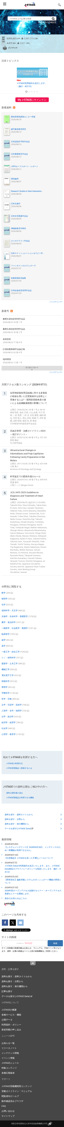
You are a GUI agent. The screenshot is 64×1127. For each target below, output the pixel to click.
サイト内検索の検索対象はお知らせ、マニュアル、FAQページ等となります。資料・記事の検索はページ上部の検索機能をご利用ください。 (31, 949)
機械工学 (6, 669)
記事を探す (7, 991)
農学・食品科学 (9, 622)
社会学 (5, 728)
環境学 (5, 687)
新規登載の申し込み (11, 1029)
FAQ (4, 1106)
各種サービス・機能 (11, 1014)
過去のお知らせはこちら (16, 898)
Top (33, 963)
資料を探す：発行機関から (17, 823)
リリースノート (9, 1048)
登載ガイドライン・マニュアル (17, 1091)
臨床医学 (6, 634)
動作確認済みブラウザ (12, 1101)
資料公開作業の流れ (14, 793)
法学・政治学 (8, 716)
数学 (4, 592)
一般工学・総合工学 (11, 651)
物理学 (5, 598)
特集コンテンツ (9, 1067)
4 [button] (35, 32)
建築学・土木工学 (10, 663)
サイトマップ (8, 1115)
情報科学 (6, 681)
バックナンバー (55, 301)
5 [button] (38, 32)
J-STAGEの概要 (9, 1009)
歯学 (4, 639)
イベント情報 (8, 1057)
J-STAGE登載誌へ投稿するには (19, 768)
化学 (4, 604)
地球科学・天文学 (10, 610)
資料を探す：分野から (15, 819)
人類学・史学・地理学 (12, 710)
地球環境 (12, 361)
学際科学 (6, 693)
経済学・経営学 (9, 722)
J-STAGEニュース (10, 1062)
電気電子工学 (8, 675)
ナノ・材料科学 (9, 657)
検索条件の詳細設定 (47, 22)
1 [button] (26, 32)
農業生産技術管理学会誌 (14, 320)
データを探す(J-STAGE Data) (18, 828)
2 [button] (29, 32)
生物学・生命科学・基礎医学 (15, 616)
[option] (32, 31)
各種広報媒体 (8, 1072)
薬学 (4, 645)
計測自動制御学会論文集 (14, 351)
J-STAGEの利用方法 (14, 763)
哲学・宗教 (7, 698)
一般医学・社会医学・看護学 (15, 628)
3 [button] (32, 32)
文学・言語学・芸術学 (12, 704)
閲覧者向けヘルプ (10, 1096)
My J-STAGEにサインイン (32, 99)
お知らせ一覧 (8, 1043)
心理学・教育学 (9, 734)
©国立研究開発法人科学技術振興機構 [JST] (29, 1123)
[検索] (53, 18)
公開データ (7, 1019)
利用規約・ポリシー (11, 1024)
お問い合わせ (8, 1110)
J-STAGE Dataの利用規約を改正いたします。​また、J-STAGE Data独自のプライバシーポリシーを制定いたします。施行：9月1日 (33, 868)
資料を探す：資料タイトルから (19, 814)
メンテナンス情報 (10, 1052)
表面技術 (12, 341)
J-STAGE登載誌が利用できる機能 (20, 797)
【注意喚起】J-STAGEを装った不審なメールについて (29, 858)
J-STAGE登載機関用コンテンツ (17, 1086)
